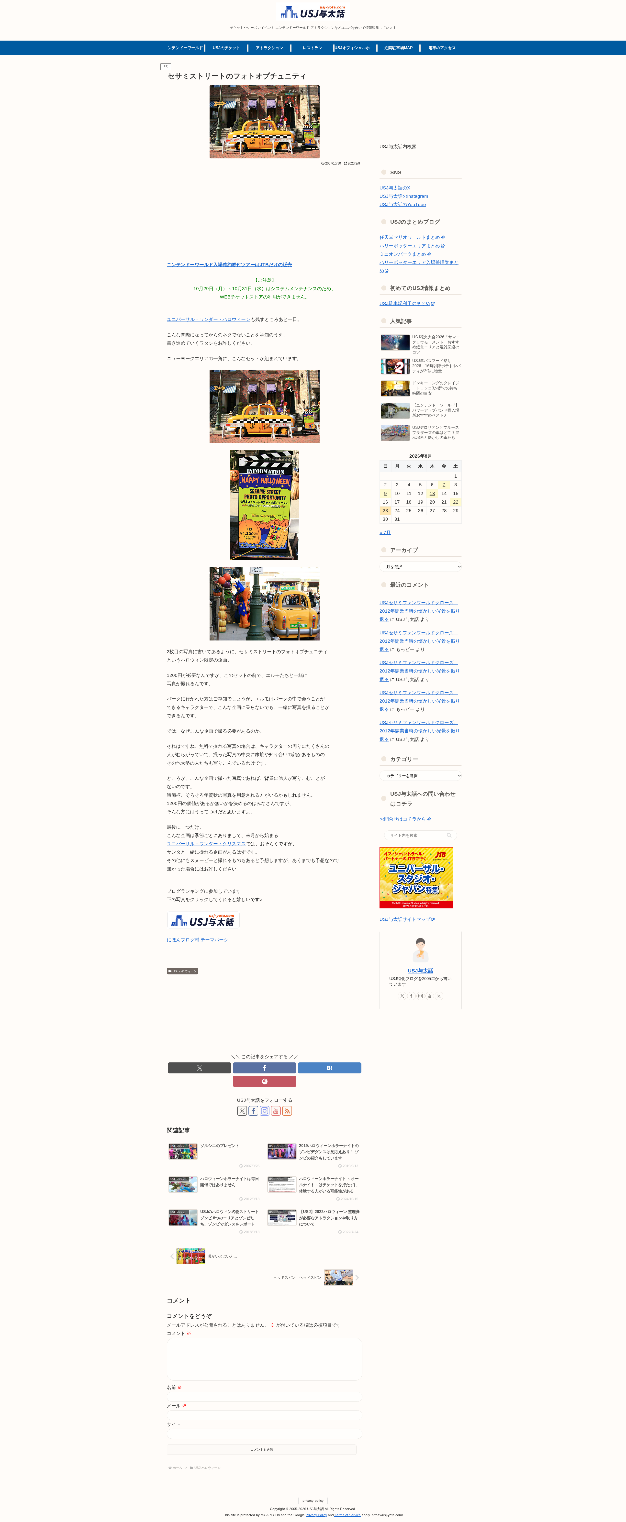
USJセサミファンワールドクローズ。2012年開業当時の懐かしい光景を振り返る (420, 611)
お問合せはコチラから (403, 819)
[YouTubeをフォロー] (276, 1111)
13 (432, 493)
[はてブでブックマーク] (329, 1067)
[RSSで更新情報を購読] (287, 1111)
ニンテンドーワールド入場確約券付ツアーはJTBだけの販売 (229, 264)
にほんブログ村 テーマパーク (197, 939)
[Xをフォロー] (242, 1111)
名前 (174, 1387)
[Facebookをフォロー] (253, 1111)
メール (177, 1405)
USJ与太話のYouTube (403, 204)
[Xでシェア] (199, 1067)
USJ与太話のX (395, 187)
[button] (449, 835)
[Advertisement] (264, 204)
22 (455, 502)
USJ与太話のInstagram (404, 196)
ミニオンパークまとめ (403, 254)
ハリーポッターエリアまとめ (410, 245)
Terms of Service (347, 1515)
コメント (179, 1333)
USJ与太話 (420, 970)
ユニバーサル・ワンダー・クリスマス (206, 843)
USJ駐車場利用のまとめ (405, 303)
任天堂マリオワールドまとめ (410, 237)
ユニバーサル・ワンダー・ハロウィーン (208, 319)
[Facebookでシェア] (264, 1067)
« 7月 (385, 532)
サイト (174, 1424)
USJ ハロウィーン (185, 971)
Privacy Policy (316, 1515)
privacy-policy (313, 1500)
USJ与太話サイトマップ (405, 919)
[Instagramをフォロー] (264, 1111)
